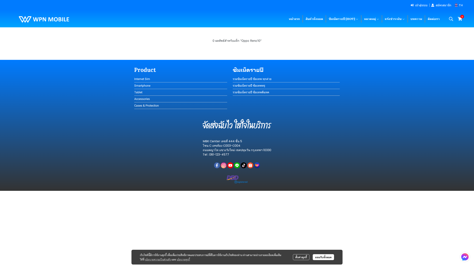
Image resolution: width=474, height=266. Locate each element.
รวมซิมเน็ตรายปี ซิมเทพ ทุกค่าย (252, 79)
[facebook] (217, 165)
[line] (237, 165)
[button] (459, 5)
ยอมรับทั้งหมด (323, 257)
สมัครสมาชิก (443, 5)
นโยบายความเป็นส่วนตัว (158, 259)
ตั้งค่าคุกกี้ (301, 257)
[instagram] (224, 165)
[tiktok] (244, 165)
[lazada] (257, 165)
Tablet (138, 92)
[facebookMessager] (465, 257)
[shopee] (250, 165)
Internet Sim (142, 79)
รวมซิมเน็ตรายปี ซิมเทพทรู (249, 85)
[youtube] (230, 165)
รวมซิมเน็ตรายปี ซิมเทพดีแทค (251, 92)
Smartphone (142, 85)
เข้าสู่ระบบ (421, 5)
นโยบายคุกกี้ (183, 259)
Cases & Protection (146, 105)
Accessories (142, 99)
